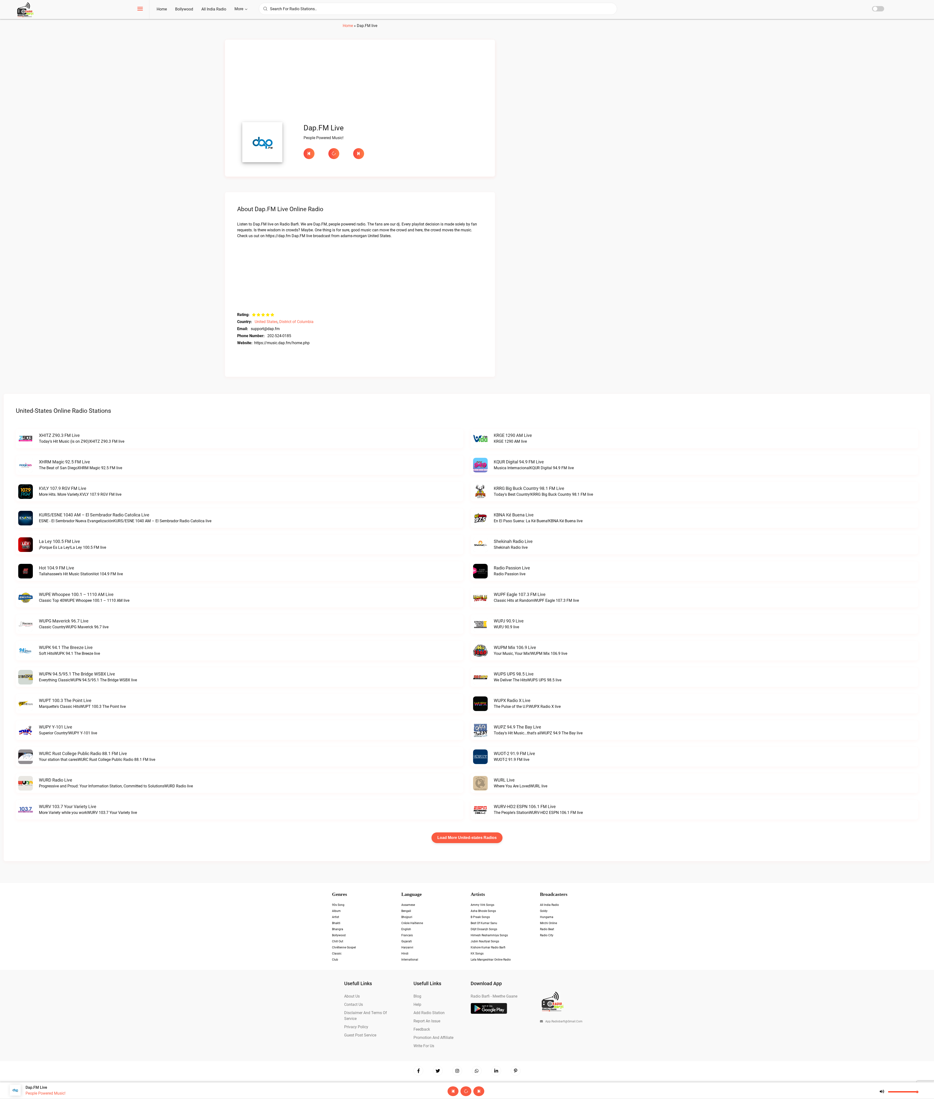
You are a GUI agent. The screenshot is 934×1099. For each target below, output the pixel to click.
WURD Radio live (55, 780)
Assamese (408, 905)
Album (336, 911)
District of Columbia (296, 321)
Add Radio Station (429, 1012)
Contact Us (353, 1004)
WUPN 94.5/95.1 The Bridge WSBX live (77, 673)
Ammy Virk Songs (482, 905)
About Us (352, 996)
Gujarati (406, 941)
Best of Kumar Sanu (484, 923)
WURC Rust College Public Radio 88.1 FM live (83, 753)
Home (162, 9)
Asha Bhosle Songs (483, 911)
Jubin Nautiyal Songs (485, 941)
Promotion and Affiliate (433, 1037)
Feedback (421, 1029)
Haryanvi (407, 947)
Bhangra (337, 929)
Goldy (544, 911)
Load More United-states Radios (467, 838)
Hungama (546, 917)
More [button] (239, 9)
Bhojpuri (406, 917)
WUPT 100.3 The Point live (65, 700)
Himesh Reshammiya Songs (489, 935)
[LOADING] (338, 153)
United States (266, 321)
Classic (336, 953)
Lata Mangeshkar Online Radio (491, 959)
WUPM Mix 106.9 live (515, 647)
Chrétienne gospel (344, 947)
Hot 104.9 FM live (56, 567)
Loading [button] (333, 153)
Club (335, 959)
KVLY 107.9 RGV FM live (62, 488)
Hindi (404, 953)
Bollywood (184, 9)
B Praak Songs (480, 917)
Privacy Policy (356, 1027)
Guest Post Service (360, 1035)
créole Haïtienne (412, 923)
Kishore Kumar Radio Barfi (488, 947)
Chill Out (337, 941)
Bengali (406, 911)
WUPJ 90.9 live (509, 620)
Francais (407, 935)
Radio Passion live (512, 567)
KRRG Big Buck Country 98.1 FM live (529, 488)
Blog (417, 996)
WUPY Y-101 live (55, 727)
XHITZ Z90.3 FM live (59, 435)
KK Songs (477, 953)
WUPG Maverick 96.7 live (64, 620)
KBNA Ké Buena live (514, 514)
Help (417, 1004)
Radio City (546, 935)
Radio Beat (547, 929)
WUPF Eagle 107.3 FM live (520, 594)
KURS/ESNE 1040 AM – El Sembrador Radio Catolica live (94, 514)
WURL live (504, 780)
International (409, 959)
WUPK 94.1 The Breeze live (66, 647)
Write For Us (423, 1046)
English (406, 929)
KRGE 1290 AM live (513, 435)
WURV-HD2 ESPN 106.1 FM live (525, 806)
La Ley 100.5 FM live (59, 541)
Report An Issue (426, 1021)
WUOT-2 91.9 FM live (514, 753)
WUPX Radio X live (512, 700)
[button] (140, 9)
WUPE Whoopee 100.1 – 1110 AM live (76, 594)
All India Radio (213, 9)
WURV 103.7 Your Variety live (67, 806)
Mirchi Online (548, 923)
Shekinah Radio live (513, 541)
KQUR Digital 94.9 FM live (519, 461)
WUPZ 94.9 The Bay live (517, 727)
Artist (335, 917)
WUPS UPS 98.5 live (514, 673)
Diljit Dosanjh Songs (484, 929)
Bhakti (336, 923)
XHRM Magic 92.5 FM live (64, 461)
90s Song (338, 905)
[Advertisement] (360, 82)
